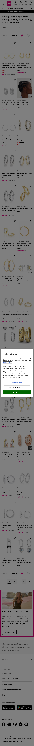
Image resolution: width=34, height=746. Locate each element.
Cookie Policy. (7, 362)
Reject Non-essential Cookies (17, 387)
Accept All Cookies (17, 392)
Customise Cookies (17, 382)
